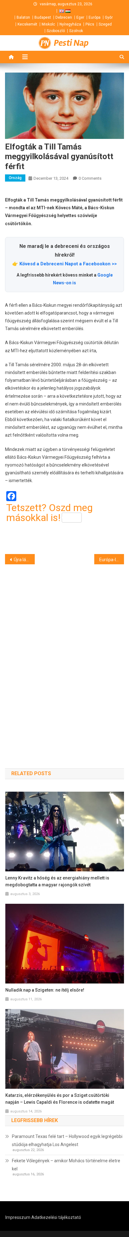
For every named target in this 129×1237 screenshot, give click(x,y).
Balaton (23, 17)
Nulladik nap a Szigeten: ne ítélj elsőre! (44, 990)
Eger (80, 17)
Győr (109, 17)
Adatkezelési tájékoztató (56, 1217)
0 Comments (90, 178)
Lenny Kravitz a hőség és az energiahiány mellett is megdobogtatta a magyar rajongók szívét (57, 881)
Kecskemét (27, 24)
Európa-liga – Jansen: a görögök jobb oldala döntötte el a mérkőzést (111, 559)
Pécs (89, 24)
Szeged (105, 24)
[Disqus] (64, 655)
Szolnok (76, 31)
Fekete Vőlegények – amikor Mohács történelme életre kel (66, 1164)
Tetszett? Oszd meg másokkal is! (49, 513)
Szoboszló (56, 31)
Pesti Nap (71, 43)
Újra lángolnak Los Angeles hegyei (24, 559)
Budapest (42, 17)
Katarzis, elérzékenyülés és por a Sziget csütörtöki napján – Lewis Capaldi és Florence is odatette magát (59, 1099)
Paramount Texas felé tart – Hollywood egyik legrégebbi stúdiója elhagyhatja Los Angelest (67, 1140)
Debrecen (63, 17)
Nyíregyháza (70, 24)
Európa (95, 17)
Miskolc (48, 24)
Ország (15, 178)
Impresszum (17, 1217)
